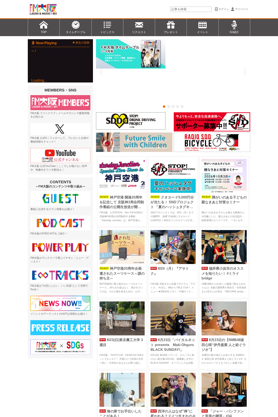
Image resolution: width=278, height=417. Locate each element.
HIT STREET (42, 94)
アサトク (48, 106)
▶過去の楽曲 (81, 42)
